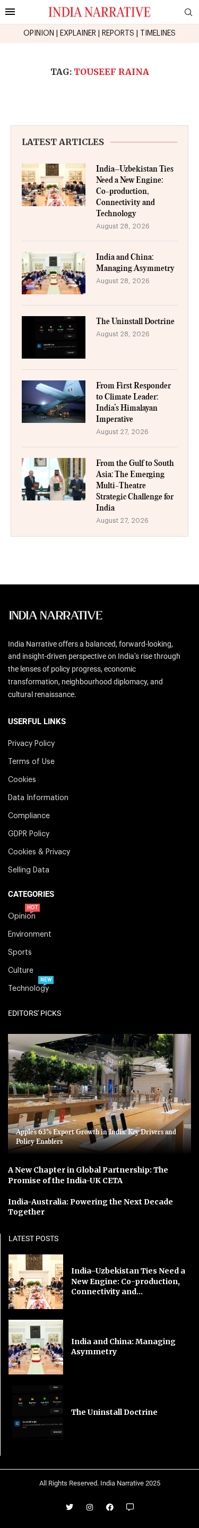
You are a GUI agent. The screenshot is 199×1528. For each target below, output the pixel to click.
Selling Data (28, 870)
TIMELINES (158, 33)
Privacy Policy (31, 744)
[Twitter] (69, 1507)
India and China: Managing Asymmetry (135, 263)
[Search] (188, 12)
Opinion (22, 916)
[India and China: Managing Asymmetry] (53, 273)
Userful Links (37, 722)
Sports (20, 952)
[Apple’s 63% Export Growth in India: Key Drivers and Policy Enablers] (99, 1094)
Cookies (22, 780)
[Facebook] (109, 1507)
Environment (29, 934)
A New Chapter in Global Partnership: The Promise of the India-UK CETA (88, 1175)
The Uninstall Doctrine (135, 322)
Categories (31, 894)
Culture (20, 970)
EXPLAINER (78, 33)
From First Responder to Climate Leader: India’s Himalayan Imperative (133, 402)
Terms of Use (31, 762)
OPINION (38, 33)
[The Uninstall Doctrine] (53, 337)
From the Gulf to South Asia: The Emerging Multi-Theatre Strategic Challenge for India (135, 486)
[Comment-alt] (130, 1507)
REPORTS (118, 33)
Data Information (38, 798)
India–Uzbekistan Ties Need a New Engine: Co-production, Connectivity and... (128, 1281)
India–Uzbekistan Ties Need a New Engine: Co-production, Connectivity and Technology (135, 191)
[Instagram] (89, 1507)
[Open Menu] (10, 11)
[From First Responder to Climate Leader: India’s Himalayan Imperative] (53, 401)
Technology (28, 988)
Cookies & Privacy (39, 852)
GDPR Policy (28, 834)
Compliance (29, 816)
